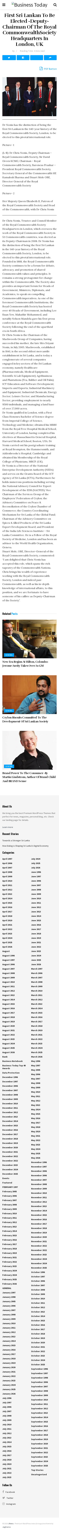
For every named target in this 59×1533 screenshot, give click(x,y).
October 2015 (38, 1320)
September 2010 (39, 1399)
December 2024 (10, 1169)
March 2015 (36, 1012)
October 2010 (38, 1298)
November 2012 (39, 1201)
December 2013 (10, 1116)
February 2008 (9, 1204)
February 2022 (9, 1261)
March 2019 (36, 1030)
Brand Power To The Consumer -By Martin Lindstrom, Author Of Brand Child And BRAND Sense (29, 777)
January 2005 (8, 1301)
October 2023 (38, 1355)
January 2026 (8, 1393)
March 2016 (36, 1017)
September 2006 (39, 1382)
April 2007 (7, 867)
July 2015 (6, 1446)
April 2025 (7, 942)
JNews (11, 1523)
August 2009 (8, 977)
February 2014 (9, 1231)
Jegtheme (6, 1527)
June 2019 (36, 938)
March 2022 (36, 1039)
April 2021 (7, 924)
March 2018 (36, 1026)
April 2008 (7, 872)
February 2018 (9, 1248)
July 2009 (6, 1420)
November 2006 (39, 1171)
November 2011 (39, 1197)
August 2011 (8, 986)
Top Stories (37, 1470)
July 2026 (35, 867)
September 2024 (39, 1461)
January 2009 (8, 1319)
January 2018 (8, 1358)
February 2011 (9, 1217)
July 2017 (6, 1455)
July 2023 (6, 1477)
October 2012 (38, 1307)
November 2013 (39, 1206)
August (6, 951)
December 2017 (10, 1134)
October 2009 (38, 1294)
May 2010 (35, 1091)
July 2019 (6, 1464)
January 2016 (8, 1349)
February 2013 (9, 1226)
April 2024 (7, 938)
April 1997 (7, 858)
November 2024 (39, 1259)
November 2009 (39, 1188)
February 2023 (9, 1266)
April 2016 (7, 907)
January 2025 (8, 1389)
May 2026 (35, 1157)
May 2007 (35, 1078)
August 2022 (8, 1034)
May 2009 (35, 1087)
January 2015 (8, 1345)
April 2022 (7, 929)
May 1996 (35, 1061)
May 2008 (35, 1083)
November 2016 (39, 1219)
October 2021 (38, 1346)
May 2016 (35, 1118)
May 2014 (35, 1109)
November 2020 (39, 1237)
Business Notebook (12, 1061)
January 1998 (8, 1297)
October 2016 (38, 1325)
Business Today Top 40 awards (14, 1067)
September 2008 (39, 1390)
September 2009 (39, 1395)
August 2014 (8, 999)
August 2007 (8, 968)
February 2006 (9, 1195)
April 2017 (7, 911)
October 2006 (38, 1281)
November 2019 (39, 1232)
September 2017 (39, 1430)
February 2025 (9, 1279)
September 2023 (39, 1456)
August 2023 (8, 1039)
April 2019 (7, 920)
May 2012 (35, 1100)
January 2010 (8, 1323)
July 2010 (6, 1424)
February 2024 (9, 1270)
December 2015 (10, 1125)
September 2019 (39, 1439)
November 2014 (39, 1210)
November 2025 (39, 1267)
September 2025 (39, 1465)
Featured (7, 1182)
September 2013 (39, 1412)
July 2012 (6, 1433)
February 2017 (9, 1244)
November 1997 (39, 1166)
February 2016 (9, 1239)
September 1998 (39, 1377)
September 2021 (39, 1448)
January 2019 (8, 1363)
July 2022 (6, 1472)
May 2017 (35, 1122)
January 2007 (8, 1310)
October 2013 (38, 1311)
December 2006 (10, 1086)
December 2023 (10, 1165)
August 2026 (8, 1052)
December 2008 (10, 1094)
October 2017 (38, 1329)
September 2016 (39, 1426)
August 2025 (8, 1047)
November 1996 (39, 1162)
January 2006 (8, 1305)
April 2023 (7, 933)
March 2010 (36, 990)
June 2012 (36, 907)
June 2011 (36, 902)
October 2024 (38, 1360)
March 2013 (36, 1004)
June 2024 (36, 955)
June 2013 (36, 911)
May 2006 (35, 1074)
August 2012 (8, 990)
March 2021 (36, 1034)
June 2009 (36, 894)
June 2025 (36, 960)
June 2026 (36, 964)
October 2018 (38, 1333)
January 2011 (8, 1327)
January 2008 (8, 1314)
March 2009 (36, 986)
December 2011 (10, 1107)
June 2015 (36, 920)
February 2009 (9, 1209)
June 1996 (36, 872)
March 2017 (36, 1021)
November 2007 (39, 1179)
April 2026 (7, 946)
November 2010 (39, 1193)
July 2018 (6, 1459)
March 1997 (36, 968)
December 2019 (10, 1143)
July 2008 (6, 1415)
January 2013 (8, 1336)
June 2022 (36, 946)
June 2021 (36, 942)
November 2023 (39, 1254)
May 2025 (35, 1153)
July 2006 (6, 1406)
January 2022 (8, 1376)
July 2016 (6, 1450)
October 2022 (38, 1351)
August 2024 (8, 1043)
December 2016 (10, 1129)
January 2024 (8, 1385)
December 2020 (10, 1147)
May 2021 (35, 1135)
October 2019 (38, 1338)
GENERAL (9, 655)
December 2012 (10, 1112)
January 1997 (8, 1292)
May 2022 (35, 1140)
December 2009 (10, 1099)
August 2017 (8, 1012)
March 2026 (36, 1056)
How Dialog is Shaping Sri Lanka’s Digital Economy (25, 845)
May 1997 (35, 1065)
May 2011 (35, 1096)
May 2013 (35, 1105)
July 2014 (6, 1442)
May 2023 (35, 1144)
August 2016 (8, 1008)
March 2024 (36, 1047)
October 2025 (38, 1364)
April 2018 (7, 916)
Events (5, 1178)
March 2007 (36, 977)
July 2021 (6, 1468)
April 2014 (7, 898)
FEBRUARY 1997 (10, 1187)
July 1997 (6, 1402)
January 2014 (8, 1341)
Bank (5, 1056)
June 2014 (36, 916)
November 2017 (39, 1223)
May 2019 (35, 1131)
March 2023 (36, 1043)
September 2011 (39, 1404)
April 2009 (7, 876)
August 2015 (8, 1004)
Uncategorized (39, 1474)
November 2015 (39, 1215)
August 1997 (8, 960)
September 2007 (39, 1386)
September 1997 (39, 1373)
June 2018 (36, 933)
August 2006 (8, 964)
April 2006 (7, 863)
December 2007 (10, 1090)
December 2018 (10, 1138)
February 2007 (9, 1200)
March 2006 (36, 973)
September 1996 (39, 1368)
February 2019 (9, 1253)
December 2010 (10, 1103)
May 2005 (35, 1069)
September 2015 (39, 1421)
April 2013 (7, 894)
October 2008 (38, 1289)
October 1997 (38, 1276)
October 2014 (38, 1316)
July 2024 (35, 858)
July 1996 (6, 1398)
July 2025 (35, 863)
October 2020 (38, 1342)
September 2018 (39, 1434)
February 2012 (9, 1222)
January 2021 (8, 1371)
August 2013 (8, 995)
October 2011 (38, 1303)
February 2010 (9, 1213)
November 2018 (39, 1228)
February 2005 (9, 1191)
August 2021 (8, 1030)
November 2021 (39, 1241)
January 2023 (8, 1380)
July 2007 (6, 1411)
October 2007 (38, 1285)
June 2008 (36, 889)
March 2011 (36, 995)
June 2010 (36, 898)
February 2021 (9, 1257)
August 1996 (8, 955)
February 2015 (9, 1235)
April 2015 (7, 902)
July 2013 (6, 1437)
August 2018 (8, 1017)
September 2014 (39, 1417)
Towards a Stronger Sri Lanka (16, 840)
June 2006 (36, 880)
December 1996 (10, 1077)
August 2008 (8, 973)
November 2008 (39, 1184)
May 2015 (35, 1113)
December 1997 (10, 1081)
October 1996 (38, 1272)
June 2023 (36, 951)
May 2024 (35, 1149)
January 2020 (8, 1367)
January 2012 (8, 1332)
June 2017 (36, 929)
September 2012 (39, 1408)
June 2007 (36, 885)
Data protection (11, 1072)
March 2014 (36, 1008)
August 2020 (8, 1026)
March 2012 (36, 999)
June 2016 (36, 924)
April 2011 (7, 885)
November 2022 (39, 1245)
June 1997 (36, 876)
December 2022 (10, 1156)
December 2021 (10, 1151)
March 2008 (36, 982)
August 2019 (8, 1021)
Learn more (7, 827)
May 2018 (35, 1127)
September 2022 (39, 1452)
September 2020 (39, 1443)
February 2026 (9, 1283)
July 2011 (6, 1428)
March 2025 (36, 1052)
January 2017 (8, 1354)
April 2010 (7, 880)
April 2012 (7, 889)
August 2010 (8, 982)
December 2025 (10, 1173)
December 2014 (10, 1121)
